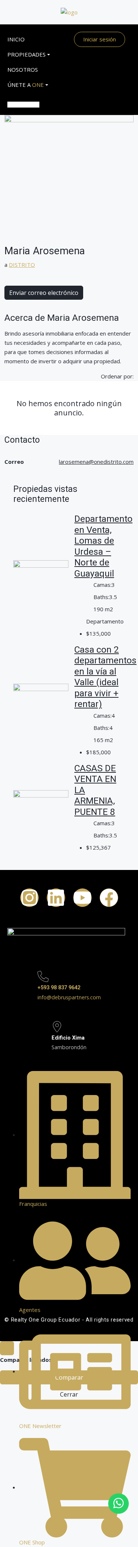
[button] (23, 97)
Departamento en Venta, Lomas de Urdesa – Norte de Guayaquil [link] (103, 545)
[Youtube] (82, 897)
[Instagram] (29, 897)
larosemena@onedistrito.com (96, 461)
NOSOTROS (22, 69)
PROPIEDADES (23, 54)
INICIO (16, 39)
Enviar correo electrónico (43, 293)
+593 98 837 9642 (59, 988)
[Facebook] (109, 897)
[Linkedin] (56, 897)
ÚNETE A (23, 84)
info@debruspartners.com (69, 997)
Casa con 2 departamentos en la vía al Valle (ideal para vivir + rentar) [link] (105, 676)
